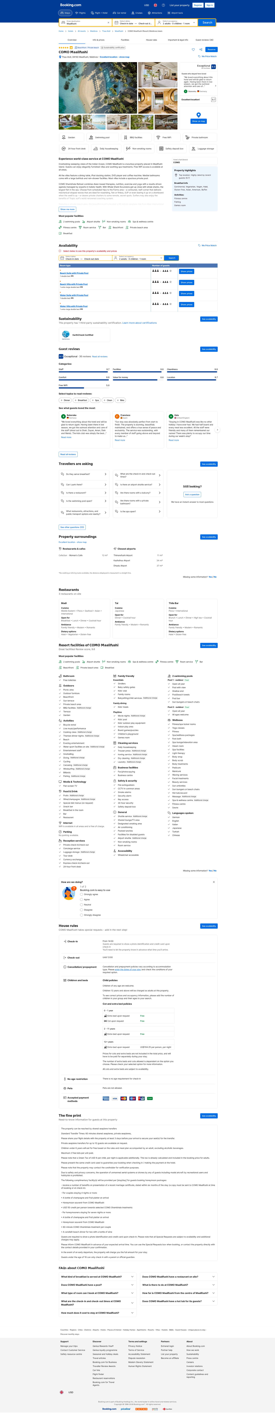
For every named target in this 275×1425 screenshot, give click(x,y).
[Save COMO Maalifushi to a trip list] (193, 49)
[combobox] (86, 23)
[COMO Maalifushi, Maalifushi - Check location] (60, 57)
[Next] (215, 85)
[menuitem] (65, 13)
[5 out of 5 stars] (63, 47)
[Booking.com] (70, 5)
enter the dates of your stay (128, 969)
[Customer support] (163, 5)
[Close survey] (213, 882)
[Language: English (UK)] (155, 5)
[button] (199, 117)
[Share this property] (200, 49)
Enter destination (73, 21)
